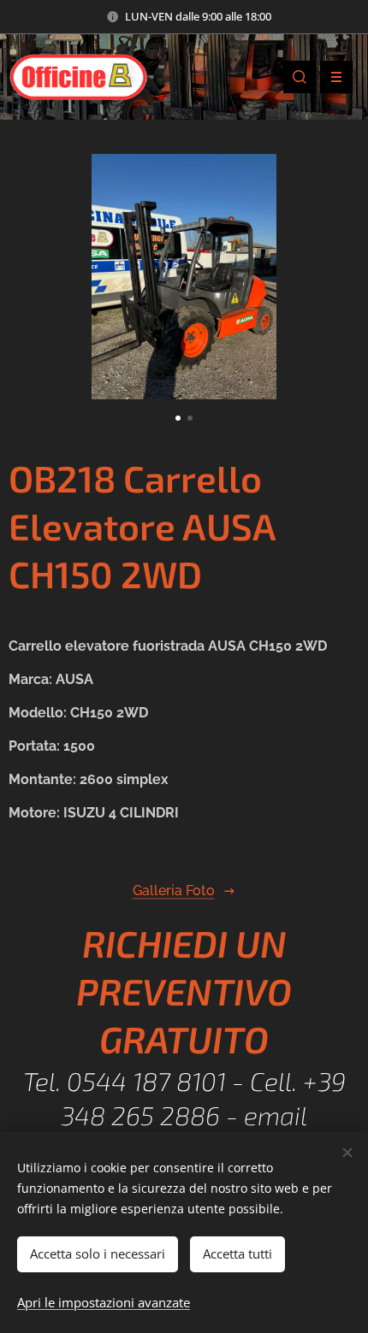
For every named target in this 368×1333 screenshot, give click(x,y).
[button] (299, 77)
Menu (336, 77)
